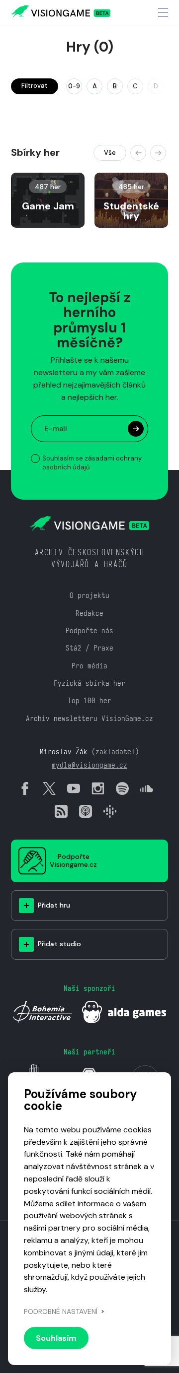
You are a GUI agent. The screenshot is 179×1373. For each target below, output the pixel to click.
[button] (138, 153)
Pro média (89, 665)
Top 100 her (89, 700)
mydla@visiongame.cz (89, 765)
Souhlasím (56, 1338)
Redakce (89, 613)
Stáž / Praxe (89, 648)
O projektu (89, 595)
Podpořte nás (89, 630)
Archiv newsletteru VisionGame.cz (89, 718)
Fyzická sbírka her (89, 683)
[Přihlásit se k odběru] (136, 429)
